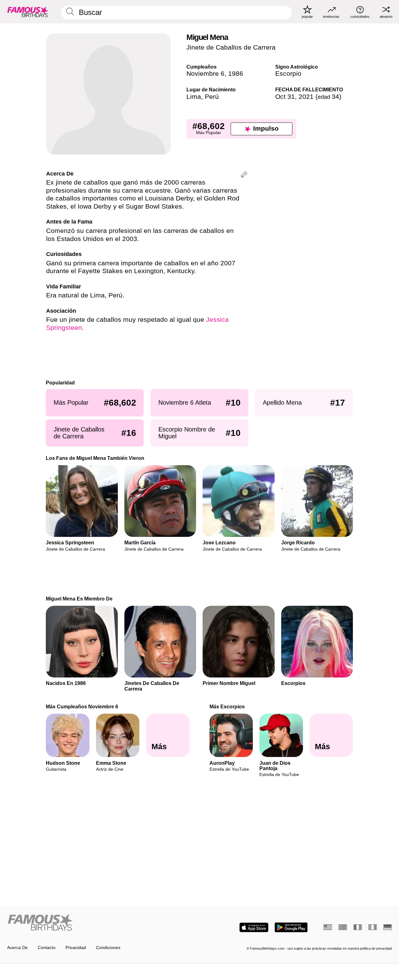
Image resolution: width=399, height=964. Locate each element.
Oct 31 (285, 96)
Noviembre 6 (205, 73)
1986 (235, 73)
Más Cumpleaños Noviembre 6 (82, 706)
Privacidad (75, 947)
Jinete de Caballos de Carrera (231, 47)
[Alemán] (387, 927)
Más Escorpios (227, 706)
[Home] (101, 922)
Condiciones (108, 947)
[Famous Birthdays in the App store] (254, 927)
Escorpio (288, 73)
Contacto (46, 947)
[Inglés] (328, 927)
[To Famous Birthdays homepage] (28, 11)
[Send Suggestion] (244, 175)
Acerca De (17, 947)
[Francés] (357, 927)
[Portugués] (343, 927)
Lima (193, 96)
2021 (306, 96)
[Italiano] (372, 927)
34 (328, 96)
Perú (212, 96)
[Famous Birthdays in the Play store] (291, 927)
